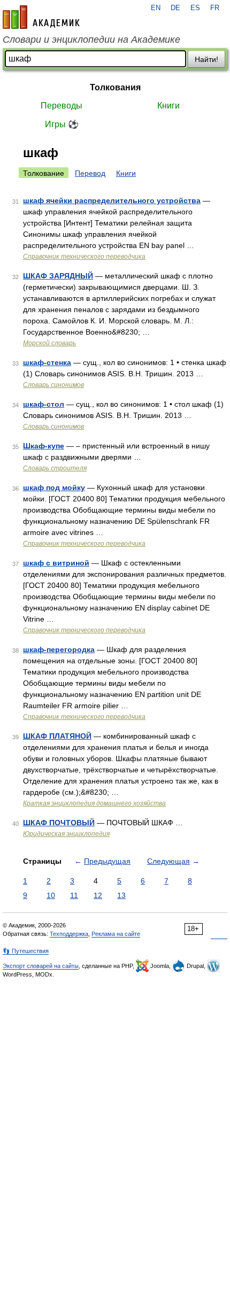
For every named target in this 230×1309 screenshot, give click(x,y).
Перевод (90, 173)
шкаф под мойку (54, 487)
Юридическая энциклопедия (66, 834)
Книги (168, 105)
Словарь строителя (55, 468)
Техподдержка (69, 934)
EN (155, 8)
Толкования (115, 87)
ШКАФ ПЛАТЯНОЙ (57, 736)
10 (51, 895)
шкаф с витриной (56, 563)
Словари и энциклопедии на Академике (91, 39)
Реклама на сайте (115, 934)
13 (121, 895)
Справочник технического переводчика (84, 256)
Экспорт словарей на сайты (41, 966)
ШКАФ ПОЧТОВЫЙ (59, 822)
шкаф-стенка (47, 362)
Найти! (206, 59)
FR (214, 8)
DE (175, 8)
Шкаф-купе (43, 446)
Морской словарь (49, 343)
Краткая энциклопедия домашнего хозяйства (94, 803)
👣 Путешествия (26, 951)
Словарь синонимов (53, 385)
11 (74, 895)
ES (195, 8)
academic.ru (41, 17)
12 (98, 895)
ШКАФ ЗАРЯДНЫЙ (58, 276)
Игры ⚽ (62, 124)
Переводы (61, 105)
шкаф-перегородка (59, 649)
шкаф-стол (43, 404)
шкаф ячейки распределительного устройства (112, 200)
